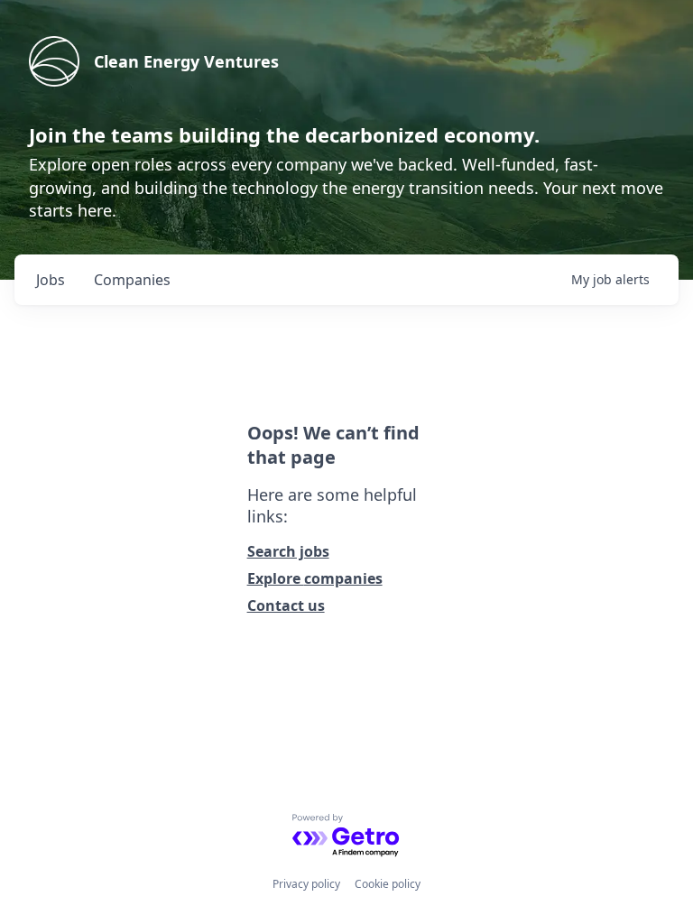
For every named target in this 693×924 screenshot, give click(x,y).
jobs (50, 280)
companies (132, 280)
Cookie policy (387, 884)
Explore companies (315, 578)
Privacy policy (306, 884)
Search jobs (288, 551)
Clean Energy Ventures (186, 61)
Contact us (286, 605)
